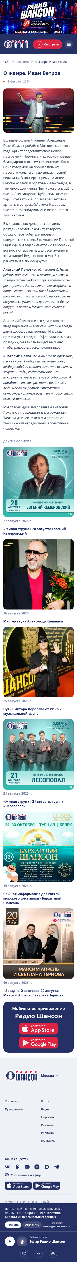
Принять (13, 1224)
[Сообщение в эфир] (24, 1254)
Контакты (48, 1141)
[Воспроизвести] (10, 1241)
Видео (46, 1109)
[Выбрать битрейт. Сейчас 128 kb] (53, 1254)
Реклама (47, 1125)
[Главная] (6, 61)
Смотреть (51, 44)
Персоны (48, 1117)
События (22, 62)
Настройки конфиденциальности (56, 1224)
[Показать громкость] (38, 1254)
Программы (14, 1109)
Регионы (47, 1133)
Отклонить (32, 1224)
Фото (45, 1101)
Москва (47, 1075)
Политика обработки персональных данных (33, 1215)
